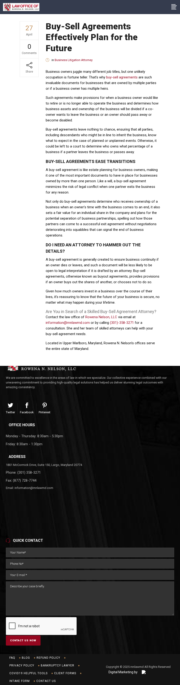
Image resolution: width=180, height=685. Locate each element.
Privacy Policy (21, 665)
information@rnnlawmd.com (68, 323)
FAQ (12, 657)
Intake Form (19, 681)
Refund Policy (48, 657)
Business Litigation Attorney (74, 60)
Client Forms (65, 673)
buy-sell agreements (122, 77)
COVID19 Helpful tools (28, 673)
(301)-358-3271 (122, 323)
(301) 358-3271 (29, 472)
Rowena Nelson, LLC (101, 317)
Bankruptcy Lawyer (57, 665)
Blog (26, 657)
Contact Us (46, 681)
